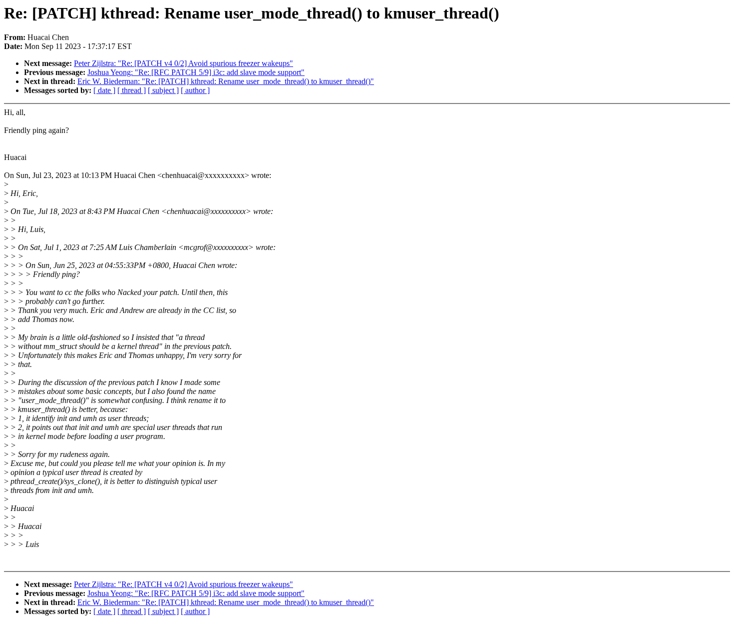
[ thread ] (131, 90)
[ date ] (104, 90)
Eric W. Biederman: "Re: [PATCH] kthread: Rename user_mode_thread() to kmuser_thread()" (225, 81)
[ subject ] (163, 90)
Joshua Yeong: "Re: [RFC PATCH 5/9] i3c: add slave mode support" (196, 72)
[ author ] (195, 90)
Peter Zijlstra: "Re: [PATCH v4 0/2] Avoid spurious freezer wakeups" (183, 63)
